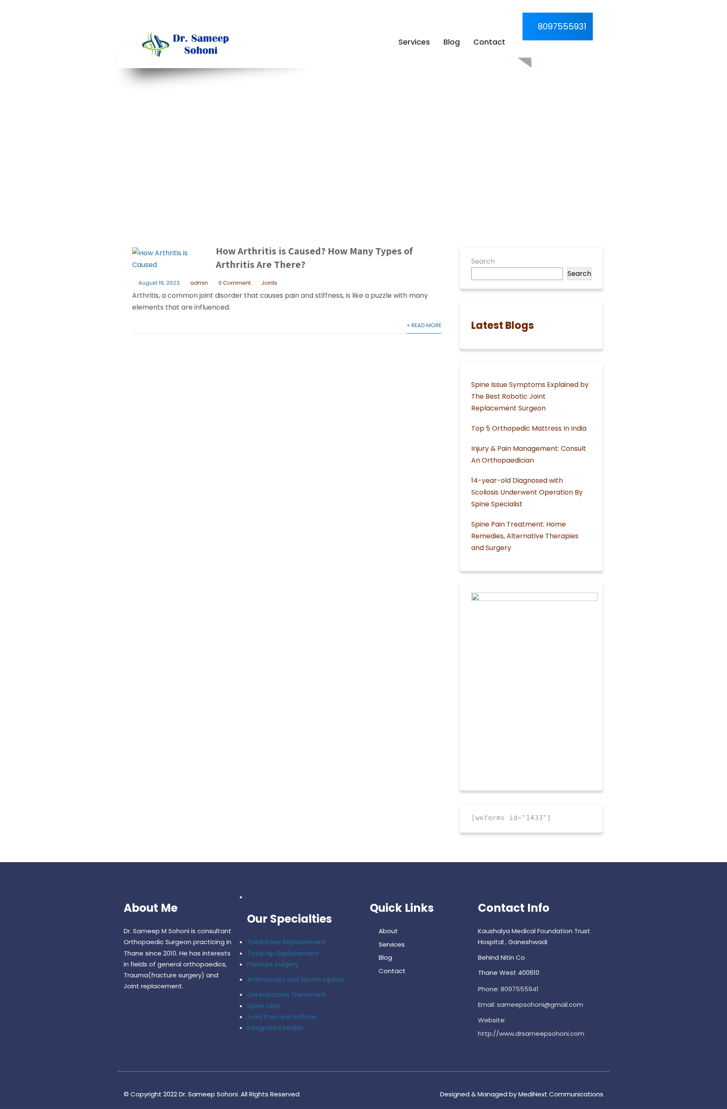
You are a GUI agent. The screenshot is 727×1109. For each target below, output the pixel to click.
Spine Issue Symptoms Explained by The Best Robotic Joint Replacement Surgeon (530, 396)
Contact (489, 42)
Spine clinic (264, 1005)
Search (483, 261)
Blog (451, 42)
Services (414, 42)
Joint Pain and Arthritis (282, 1016)
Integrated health (275, 1027)
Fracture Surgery (272, 964)
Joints (269, 282)
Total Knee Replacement (286, 941)
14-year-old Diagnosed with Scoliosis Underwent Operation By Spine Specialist (527, 492)
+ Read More (423, 325)
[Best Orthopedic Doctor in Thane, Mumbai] (183, 44)
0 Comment (234, 282)
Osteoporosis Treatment (286, 994)
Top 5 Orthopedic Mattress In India (528, 428)
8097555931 (561, 26)
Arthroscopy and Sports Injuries (295, 979)
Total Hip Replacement (283, 953)
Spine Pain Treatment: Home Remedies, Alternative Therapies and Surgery (524, 536)
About (388, 930)
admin (199, 282)
